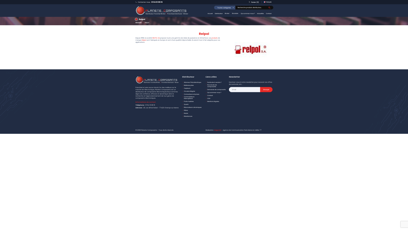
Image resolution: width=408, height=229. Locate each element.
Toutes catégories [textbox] (224, 8)
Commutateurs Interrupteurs (189, 97)
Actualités (260, 14)
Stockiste (235, 13)
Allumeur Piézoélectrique (192, 82)
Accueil (210, 14)
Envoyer (266, 90)
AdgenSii (217, 130)
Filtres (186, 110)
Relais (186, 113)
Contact (268, 14)
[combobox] (224, 7)
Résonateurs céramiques (193, 107)
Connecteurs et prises (191, 94)
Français (268, 2)
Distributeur (219, 14)
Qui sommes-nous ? (248, 14)
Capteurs (187, 88)
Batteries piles (189, 85)
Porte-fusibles (189, 101)
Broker (227, 13)
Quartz (186, 104)
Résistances (188, 116)
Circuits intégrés (189, 91)
